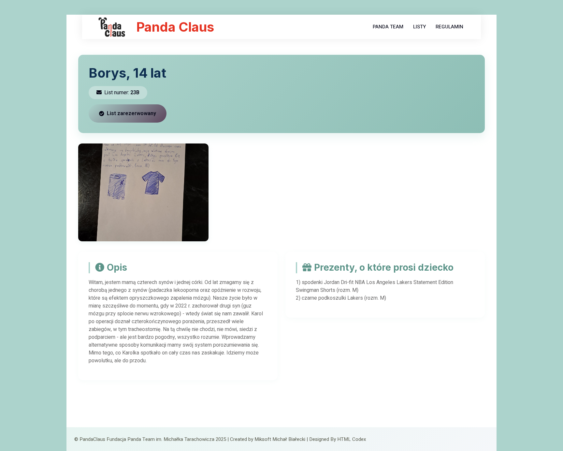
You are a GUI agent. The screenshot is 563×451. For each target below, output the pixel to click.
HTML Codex (351, 439)
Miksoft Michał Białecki (279, 439)
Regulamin (449, 26)
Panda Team (388, 26)
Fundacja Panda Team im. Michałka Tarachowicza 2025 (166, 439)
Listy (419, 26)
